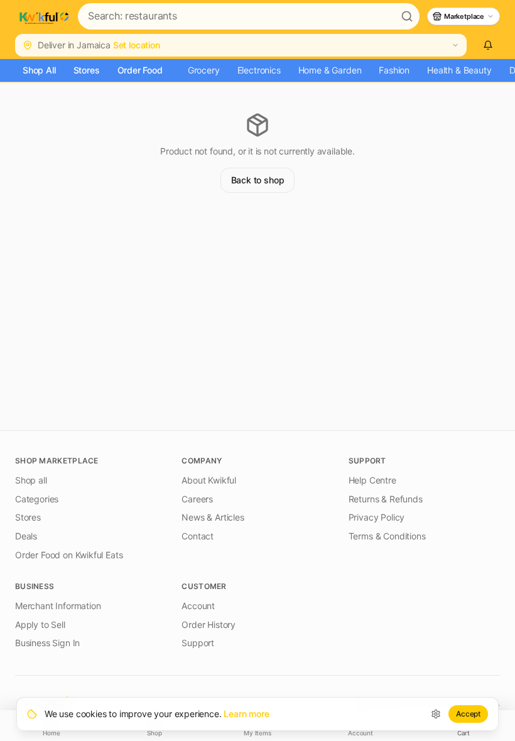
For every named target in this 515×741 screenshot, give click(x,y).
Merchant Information (57, 605)
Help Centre (372, 480)
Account (198, 605)
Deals (26, 536)
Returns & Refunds (386, 499)
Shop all (31, 480)
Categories (36, 499)
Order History (209, 624)
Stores (86, 70)
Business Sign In (47, 642)
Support (198, 642)
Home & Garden (330, 70)
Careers (197, 499)
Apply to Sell (40, 624)
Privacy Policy (377, 517)
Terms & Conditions (387, 536)
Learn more (246, 713)
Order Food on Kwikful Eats (68, 554)
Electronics (259, 70)
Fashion (394, 70)
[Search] (407, 16)
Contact (198, 536)
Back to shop (258, 180)
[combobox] (236, 16)
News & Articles (213, 517)
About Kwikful (209, 480)
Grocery (204, 70)
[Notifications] (488, 45)
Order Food (140, 70)
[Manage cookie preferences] (435, 714)
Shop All (39, 70)
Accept (468, 713)
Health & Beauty (459, 70)
